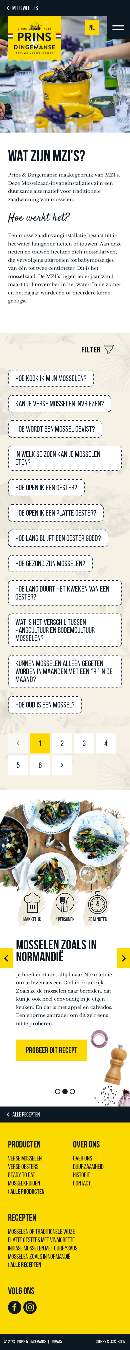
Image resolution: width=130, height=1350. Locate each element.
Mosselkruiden (24, 1183)
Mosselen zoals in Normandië (56, 950)
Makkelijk (32, 919)
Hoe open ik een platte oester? (55, 513)
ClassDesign (116, 1341)
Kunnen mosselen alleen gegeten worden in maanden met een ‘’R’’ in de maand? (64, 671)
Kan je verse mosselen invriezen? (59, 403)
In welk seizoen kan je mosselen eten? (57, 458)
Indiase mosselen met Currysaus (42, 1248)
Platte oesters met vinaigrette (41, 1239)
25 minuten (97, 919)
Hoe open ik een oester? (46, 487)
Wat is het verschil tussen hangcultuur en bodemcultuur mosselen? (55, 630)
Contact (82, 1183)
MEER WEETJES (25, 8)
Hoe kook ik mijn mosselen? (51, 378)
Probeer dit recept (51, 1050)
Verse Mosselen (25, 1158)
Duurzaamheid (88, 1166)
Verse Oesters (23, 1166)
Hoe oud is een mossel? (45, 704)
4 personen (65, 919)
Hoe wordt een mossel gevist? (55, 429)
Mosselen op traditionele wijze (41, 1231)
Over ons (82, 1158)
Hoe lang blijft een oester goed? (58, 538)
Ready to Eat (21, 1174)
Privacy (57, 1341)
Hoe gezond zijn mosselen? (50, 563)
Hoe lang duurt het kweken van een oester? (62, 593)
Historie (81, 1174)
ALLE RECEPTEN (26, 1114)
